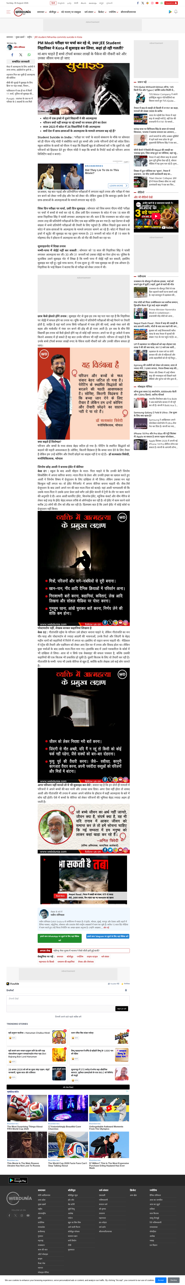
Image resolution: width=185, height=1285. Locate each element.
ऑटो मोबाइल (43, 1254)
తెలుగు (83, 3)
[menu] (9, 12)
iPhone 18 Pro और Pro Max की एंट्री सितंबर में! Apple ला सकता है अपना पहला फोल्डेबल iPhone (155, 435)
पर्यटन (70, 1218)
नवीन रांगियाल (19, 47)
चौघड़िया (153, 1231)
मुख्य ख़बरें (20, 37)
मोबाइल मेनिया (145, 386)
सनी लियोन (72, 1240)
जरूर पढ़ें (142, 82)
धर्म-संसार (89, 12)
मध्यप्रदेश (41, 1227)
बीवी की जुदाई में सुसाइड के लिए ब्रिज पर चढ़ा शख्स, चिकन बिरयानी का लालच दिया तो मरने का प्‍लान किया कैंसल (20, 84)
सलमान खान (72, 1236)
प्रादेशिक (41, 1222)
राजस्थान (41, 1245)
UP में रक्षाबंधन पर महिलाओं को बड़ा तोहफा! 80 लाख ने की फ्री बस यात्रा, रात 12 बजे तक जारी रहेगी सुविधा (155, 346)
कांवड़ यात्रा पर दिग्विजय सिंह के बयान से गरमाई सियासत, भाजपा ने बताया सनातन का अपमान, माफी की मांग (154, 130)
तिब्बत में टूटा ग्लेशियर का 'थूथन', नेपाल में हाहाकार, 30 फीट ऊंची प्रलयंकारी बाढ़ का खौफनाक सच (152, 172)
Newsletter (169, 3)
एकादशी (102, 1195)
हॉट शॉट (71, 1199)
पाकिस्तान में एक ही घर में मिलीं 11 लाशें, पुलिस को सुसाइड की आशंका (19, 92)
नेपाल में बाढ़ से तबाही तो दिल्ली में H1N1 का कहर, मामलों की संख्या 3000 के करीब (156, 109)
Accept (161, 1280)
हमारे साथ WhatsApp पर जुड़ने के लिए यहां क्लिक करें (59, 938)
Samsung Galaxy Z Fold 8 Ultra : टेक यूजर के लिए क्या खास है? (155, 414)
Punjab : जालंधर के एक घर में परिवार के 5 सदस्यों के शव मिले (20, 100)
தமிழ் (69, 3)
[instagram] (152, 3)
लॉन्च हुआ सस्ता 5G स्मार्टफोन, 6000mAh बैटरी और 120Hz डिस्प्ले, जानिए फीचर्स (155, 393)
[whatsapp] (29, 54)
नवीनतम (142, 276)
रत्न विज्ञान (153, 1245)
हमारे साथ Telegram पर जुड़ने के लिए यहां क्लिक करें (107, 936)
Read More (60, 896)
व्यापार (40, 1267)
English (61, 3)
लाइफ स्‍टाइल (92, 956)
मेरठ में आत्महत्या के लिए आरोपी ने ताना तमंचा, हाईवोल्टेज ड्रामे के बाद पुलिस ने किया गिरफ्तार (21, 68)
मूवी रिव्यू (71, 1208)
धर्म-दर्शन (102, 1227)
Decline (174, 1280)
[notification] (175, 11)
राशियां (152, 1208)
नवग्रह (152, 1240)
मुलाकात (71, 1249)
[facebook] (138, 3)
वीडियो (141, 192)
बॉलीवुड (52, 12)
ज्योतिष (112, 12)
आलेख (70, 1213)
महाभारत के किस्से (46, 961)
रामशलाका (154, 1227)
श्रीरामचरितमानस (128, 12)
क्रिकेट (101, 12)
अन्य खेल (133, 1195)
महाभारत (102, 1218)
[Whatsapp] (162, 3)
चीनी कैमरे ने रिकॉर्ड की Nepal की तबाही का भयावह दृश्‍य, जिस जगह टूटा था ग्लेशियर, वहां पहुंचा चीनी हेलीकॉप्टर (156, 151)
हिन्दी (53, 3)
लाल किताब (154, 1213)
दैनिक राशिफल (155, 1195)
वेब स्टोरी (71, 1204)
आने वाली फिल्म (74, 1227)
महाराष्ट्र (40, 1240)
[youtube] (157, 3)
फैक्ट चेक (41, 1263)
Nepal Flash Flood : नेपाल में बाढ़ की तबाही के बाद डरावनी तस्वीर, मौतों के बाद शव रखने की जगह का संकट (156, 325)
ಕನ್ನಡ (101, 3)
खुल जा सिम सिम (74, 1222)
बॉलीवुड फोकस (73, 1231)
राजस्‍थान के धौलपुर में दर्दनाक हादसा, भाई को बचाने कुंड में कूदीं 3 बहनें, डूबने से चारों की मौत (154, 283)
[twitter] (143, 3)
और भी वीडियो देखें (143, 197)
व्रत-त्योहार (103, 1222)
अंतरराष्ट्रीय (42, 1213)
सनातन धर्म (103, 1204)
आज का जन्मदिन (156, 1199)
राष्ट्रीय (29, 37)
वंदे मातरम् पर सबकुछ (71, 12)
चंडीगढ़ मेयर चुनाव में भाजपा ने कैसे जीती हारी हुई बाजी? (76, 950)
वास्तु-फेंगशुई (154, 1218)
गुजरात (40, 1236)
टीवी (69, 1245)
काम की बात (43, 1249)
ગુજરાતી (109, 3)
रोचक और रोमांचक (86, 961)
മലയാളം (93, 3)
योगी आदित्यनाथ (44, 1195)
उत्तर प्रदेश (41, 1199)
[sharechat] (147, 3)
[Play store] (170, 11)
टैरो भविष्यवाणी (155, 1222)
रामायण (102, 1213)
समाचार (40, 12)
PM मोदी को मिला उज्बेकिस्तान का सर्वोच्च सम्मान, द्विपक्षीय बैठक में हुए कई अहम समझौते (156, 304)
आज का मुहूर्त (155, 1204)
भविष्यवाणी (103, 1199)
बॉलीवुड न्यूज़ (73, 1195)
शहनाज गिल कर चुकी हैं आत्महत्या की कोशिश (21, 76)
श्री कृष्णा (102, 1208)
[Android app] (18, 1180)
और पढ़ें (106, 927)
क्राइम (40, 1258)
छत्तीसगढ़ (41, 1231)
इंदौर (39, 1218)
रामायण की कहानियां (66, 961)
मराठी (76, 3)
